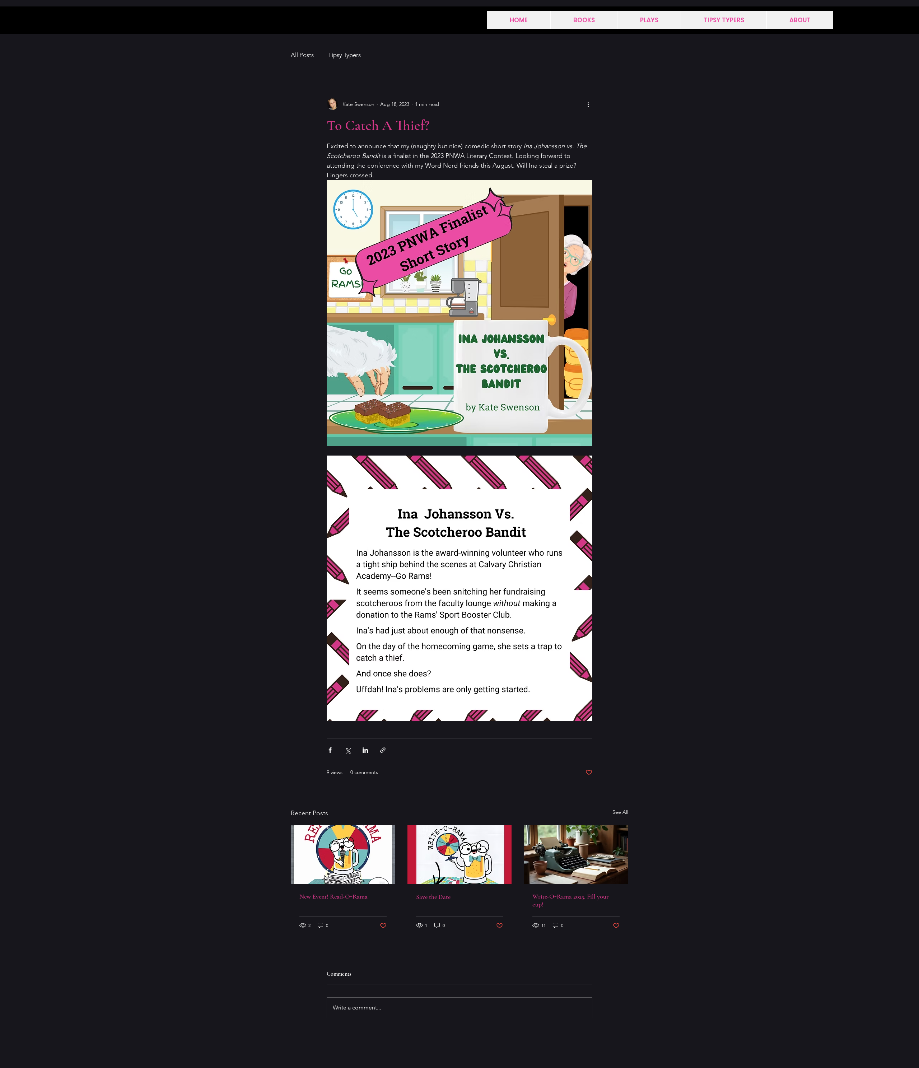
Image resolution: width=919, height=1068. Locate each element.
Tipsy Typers (344, 55)
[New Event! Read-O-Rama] (343, 854)
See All (620, 812)
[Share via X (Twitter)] (347, 750)
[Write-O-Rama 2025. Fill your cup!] (576, 854)
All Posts (302, 55)
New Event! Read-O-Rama (333, 896)
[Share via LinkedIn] (365, 750)
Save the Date (433, 897)
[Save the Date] (459, 854)
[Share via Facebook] (330, 750)
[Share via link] (382, 750)
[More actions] (588, 104)
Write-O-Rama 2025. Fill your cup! (570, 900)
